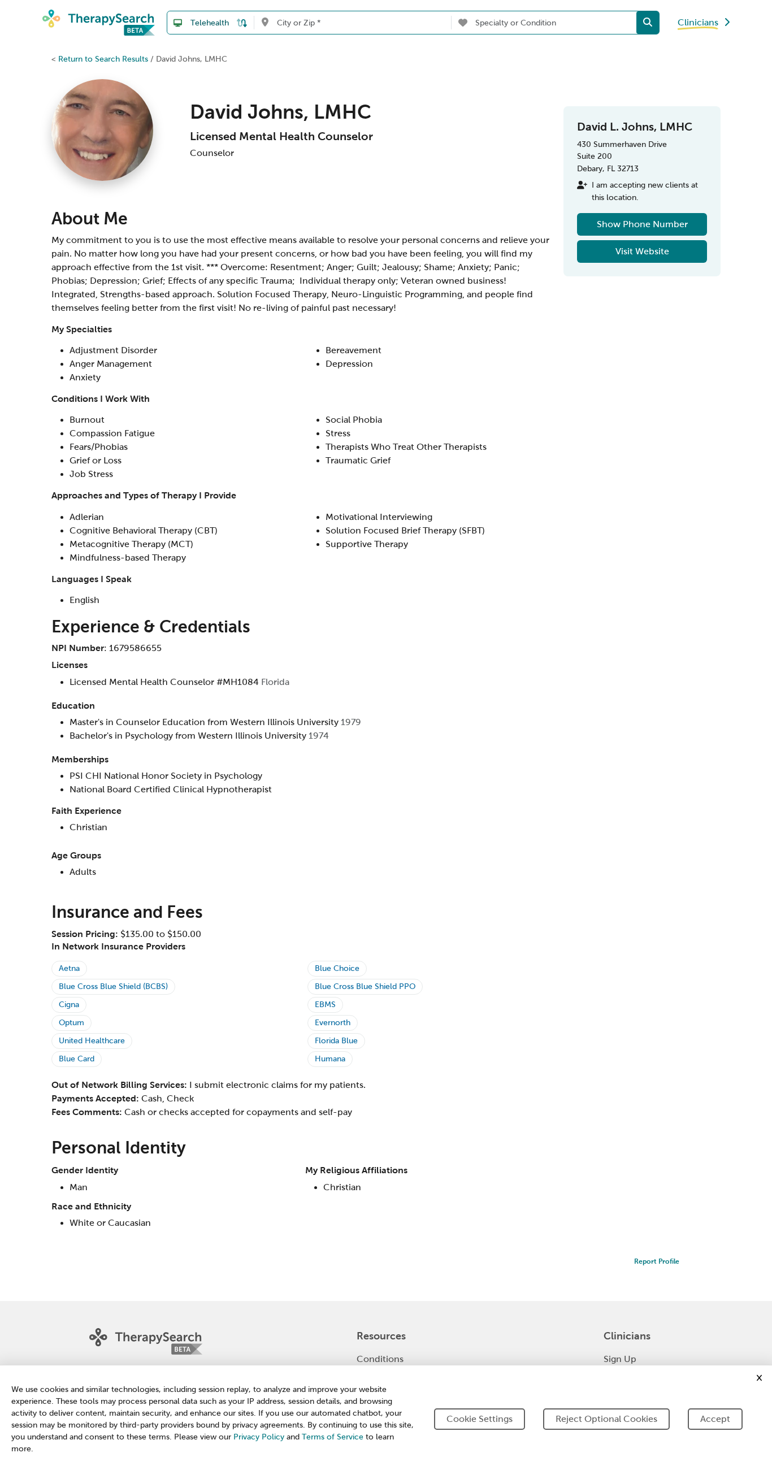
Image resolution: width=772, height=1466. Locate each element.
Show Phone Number (642, 224)
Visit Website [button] (642, 251)
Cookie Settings (479, 1419)
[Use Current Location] (264, 22)
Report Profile (656, 1261)
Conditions (380, 1359)
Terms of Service (332, 1437)
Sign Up (620, 1359)
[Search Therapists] (647, 22)
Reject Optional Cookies (606, 1419)
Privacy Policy (258, 1437)
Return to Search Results (103, 58)
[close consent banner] (759, 1377)
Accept (715, 1419)
